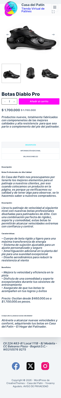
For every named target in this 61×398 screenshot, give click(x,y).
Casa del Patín (32, 5)
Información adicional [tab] (30, 151)
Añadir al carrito (39, 101)
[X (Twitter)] (30, 366)
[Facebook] (16, 366)
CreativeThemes (15, 383)
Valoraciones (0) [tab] (30, 156)
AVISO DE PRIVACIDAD (35, 386)
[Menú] (54, 8)
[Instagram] (45, 366)
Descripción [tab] (30, 145)
